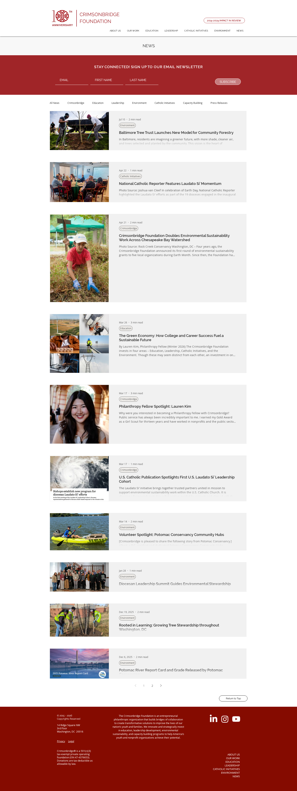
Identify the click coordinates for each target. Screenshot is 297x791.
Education (97, 102)
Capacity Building (192, 102)
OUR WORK (233, 758)
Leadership (118, 102)
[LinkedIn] (213, 719)
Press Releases (219, 102)
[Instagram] (225, 719)
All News (54, 102)
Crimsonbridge (75, 102)
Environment (139, 102)
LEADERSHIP (232, 765)
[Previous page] (135, 685)
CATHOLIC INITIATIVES (226, 769)
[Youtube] (236, 719)
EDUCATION (232, 762)
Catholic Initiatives (165, 102)
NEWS (236, 776)
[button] (115, 30)
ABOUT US (233, 754)
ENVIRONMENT (230, 772)
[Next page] (160, 685)
